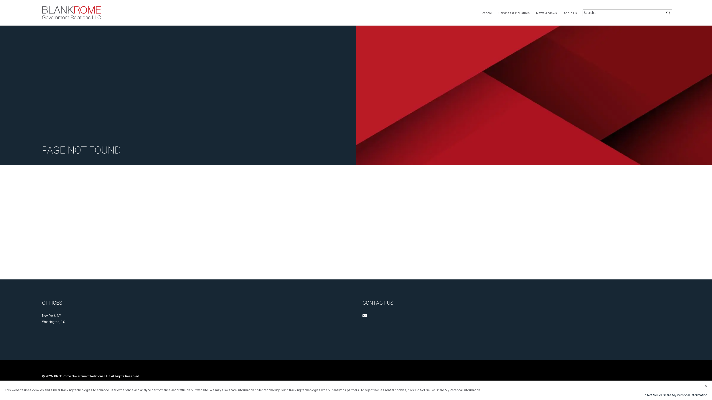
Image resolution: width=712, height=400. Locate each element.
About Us (570, 13)
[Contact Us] (364, 315)
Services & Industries (514, 13)
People (487, 13)
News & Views (546, 13)
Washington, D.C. (54, 322)
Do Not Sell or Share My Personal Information (674, 395)
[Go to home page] (71, 12)
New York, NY (51, 315)
